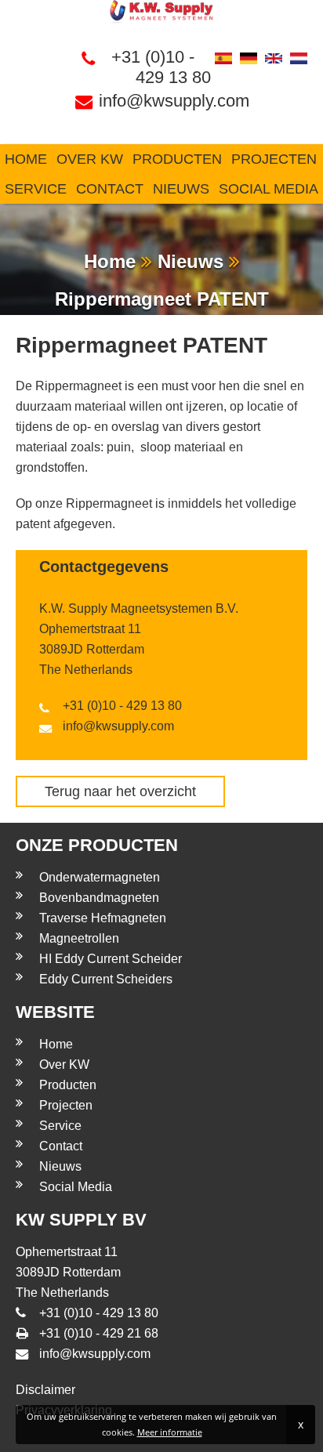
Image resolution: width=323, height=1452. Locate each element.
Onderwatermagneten (99, 877)
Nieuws (181, 189)
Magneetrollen (79, 938)
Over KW (89, 159)
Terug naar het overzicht (120, 791)
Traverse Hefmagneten (102, 918)
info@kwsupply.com (173, 100)
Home (26, 159)
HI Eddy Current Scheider (110, 958)
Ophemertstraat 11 (90, 628)
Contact (109, 189)
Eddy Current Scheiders (105, 979)
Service (36, 189)
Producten (177, 159)
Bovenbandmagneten (99, 897)
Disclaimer (45, 1389)
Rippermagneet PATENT (162, 299)
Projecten (274, 159)
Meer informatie (169, 1432)
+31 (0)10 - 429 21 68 (98, 1333)
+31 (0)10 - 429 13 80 (161, 67)
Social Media (268, 189)
